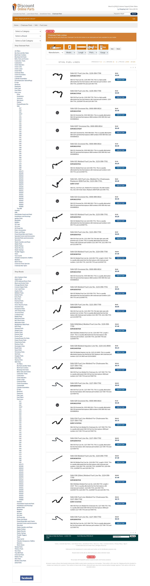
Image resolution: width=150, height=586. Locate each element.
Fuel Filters (18, 90)
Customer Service (108, 543)
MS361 (21, 195)
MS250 (21, 181)
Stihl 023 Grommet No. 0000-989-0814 (85, 197)
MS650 (21, 202)
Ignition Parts (19, 218)
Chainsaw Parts (57, 14)
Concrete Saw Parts (19, 14)
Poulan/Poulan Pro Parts (22, 338)
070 (20, 159)
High (133, 61)
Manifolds (18, 220)
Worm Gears (18, 261)
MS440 (21, 198)
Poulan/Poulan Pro (22, 104)
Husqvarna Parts (20, 309)
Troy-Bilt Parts (19, 553)
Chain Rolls (18, 71)
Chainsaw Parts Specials (22, 263)
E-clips (17, 82)
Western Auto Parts (20, 561)
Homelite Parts (19, 307)
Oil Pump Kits (19, 228)
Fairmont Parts (19, 301)
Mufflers (17, 222)
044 (20, 141)
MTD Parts (18, 326)
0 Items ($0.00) (133, 9)
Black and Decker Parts (22, 283)
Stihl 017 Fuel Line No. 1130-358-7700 (85, 73)
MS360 (21, 193)
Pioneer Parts (19, 334)
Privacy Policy (118, 543)
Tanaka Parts (19, 547)
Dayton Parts (18, 291)
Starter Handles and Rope (22, 242)
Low (127, 61)
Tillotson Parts (19, 549)
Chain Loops (18, 69)
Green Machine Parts (21, 305)
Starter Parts (18, 244)
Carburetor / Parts (20, 61)
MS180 (21, 173)
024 (20, 120)
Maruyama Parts (19, 318)
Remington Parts (20, 346)
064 (20, 155)
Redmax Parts (19, 344)
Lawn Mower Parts (32, 14)
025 (20, 122)
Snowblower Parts (45, 14)
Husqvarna (20, 96)
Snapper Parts (19, 356)
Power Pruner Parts (20, 340)
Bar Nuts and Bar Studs (22, 53)
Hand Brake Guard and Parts (23, 214)
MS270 (21, 185)
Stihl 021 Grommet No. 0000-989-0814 (85, 144)
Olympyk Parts (19, 328)
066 (20, 157)
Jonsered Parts (19, 312)
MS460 (21, 200)
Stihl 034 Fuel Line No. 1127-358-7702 (85, 438)
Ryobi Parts (18, 348)
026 (20, 124)
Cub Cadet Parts (20, 289)
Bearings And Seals (20, 57)
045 (20, 143)
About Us (111, 6)
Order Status (134, 6)
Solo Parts (18, 358)
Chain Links (18, 67)
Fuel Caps (18, 88)
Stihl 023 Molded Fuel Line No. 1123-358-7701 (89, 214)
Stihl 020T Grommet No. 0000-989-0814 (86, 126)
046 (20, 145)
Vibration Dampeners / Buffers (24, 258)
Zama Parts (18, 562)
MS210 (21, 175)
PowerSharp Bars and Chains (24, 234)
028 (20, 126)
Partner (19, 102)
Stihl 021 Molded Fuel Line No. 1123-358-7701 (89, 161)
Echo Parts (18, 297)
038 (20, 134)
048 (20, 147)
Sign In (125, 543)
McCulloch (20, 100)
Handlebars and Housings (22, 216)
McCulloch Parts (19, 320)
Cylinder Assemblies (21, 78)
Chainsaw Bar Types (21, 265)
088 (20, 167)
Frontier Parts (19, 303)
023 (20, 118)
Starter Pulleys (19, 246)
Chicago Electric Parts (21, 285)
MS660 (21, 204)
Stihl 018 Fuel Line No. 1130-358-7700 (85, 91)
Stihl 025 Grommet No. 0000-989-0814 (85, 269)
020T (20, 114)
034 (20, 130)
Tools (16, 254)
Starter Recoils (19, 248)
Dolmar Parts (19, 295)
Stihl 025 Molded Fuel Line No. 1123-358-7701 (89, 287)
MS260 (21, 183)
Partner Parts (19, 332)
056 (20, 153)
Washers (17, 260)
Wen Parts (18, 559)
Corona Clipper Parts (21, 287)
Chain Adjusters (19, 65)
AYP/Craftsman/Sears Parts (23, 281)
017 (20, 108)
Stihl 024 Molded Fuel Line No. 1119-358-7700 (89, 252)
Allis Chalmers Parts (21, 277)
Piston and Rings (20, 232)
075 (20, 161)
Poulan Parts (18, 336)
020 (20, 112)
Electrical (17, 84)
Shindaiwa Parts (19, 352)
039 (20, 135)
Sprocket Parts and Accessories (24, 238)
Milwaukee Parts (20, 322)
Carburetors (18, 63)
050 (20, 149)
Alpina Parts (18, 279)
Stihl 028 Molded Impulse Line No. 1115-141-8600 (90, 346)
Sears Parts (18, 350)
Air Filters (17, 51)
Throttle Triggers (19, 252)
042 (20, 139)
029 (20, 128)
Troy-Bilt (19, 208)
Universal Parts (19, 555)
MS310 (21, 189)
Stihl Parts (18, 362)
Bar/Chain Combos (20, 55)
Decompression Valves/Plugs (23, 80)
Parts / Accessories (20, 230)
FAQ (116, 6)
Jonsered (20, 98)
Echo (18, 94)
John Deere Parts (20, 310)
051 (20, 151)
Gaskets (17, 210)
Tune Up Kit (18, 256)
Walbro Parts (18, 557)
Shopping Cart (123, 9)
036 (20, 132)
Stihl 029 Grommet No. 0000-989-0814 (85, 401)
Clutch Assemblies (20, 74)
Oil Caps (17, 224)
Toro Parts (18, 551)
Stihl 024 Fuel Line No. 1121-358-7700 (85, 232)
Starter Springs (19, 250)
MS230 (21, 177)
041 (20, 137)
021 (20, 116)
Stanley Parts (19, 360)
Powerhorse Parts (20, 342)
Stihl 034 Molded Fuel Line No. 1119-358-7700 (89, 456)
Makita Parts (18, 316)
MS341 (21, 191)
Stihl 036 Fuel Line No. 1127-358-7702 (85, 517)
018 (20, 110)
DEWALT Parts (19, 293)
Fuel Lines (43, 25)
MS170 (21, 171)
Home (16, 25)
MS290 (21, 187)
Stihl (36, 25)
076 (20, 163)
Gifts (16, 212)
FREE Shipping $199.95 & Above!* (25, 19)
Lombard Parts (19, 314)
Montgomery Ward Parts (22, 324)
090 (20, 169)
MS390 (21, 197)
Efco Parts (18, 299)
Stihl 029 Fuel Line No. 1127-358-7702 (85, 383)
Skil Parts (17, 354)
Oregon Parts (19, 330)
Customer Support (123, 6)
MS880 (21, 206)
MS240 (21, 179)
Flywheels (18, 86)
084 (20, 165)
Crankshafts (18, 76)
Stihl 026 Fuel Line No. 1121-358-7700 (85, 305)
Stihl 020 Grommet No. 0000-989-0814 (85, 108)
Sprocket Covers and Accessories (25, 236)
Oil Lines (17, 226)
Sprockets (18, 240)
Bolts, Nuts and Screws (21, 59)
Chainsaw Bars (19, 72)
